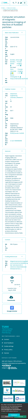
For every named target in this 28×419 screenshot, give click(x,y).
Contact (6, 339)
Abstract (7, 151)
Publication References (11, 9)
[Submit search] (13, 3)
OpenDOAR (8, 398)
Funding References (11, 257)
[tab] (14, 33)
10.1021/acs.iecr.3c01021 (17, 133)
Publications (11, 8)
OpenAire (20, 398)
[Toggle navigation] (24, 2)
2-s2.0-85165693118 (16, 141)
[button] (21, 3)
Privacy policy (8, 350)
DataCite (7, 390)
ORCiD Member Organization (19, 383)
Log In (18, 3)
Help (16, 3)
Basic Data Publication (12, 33)
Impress (6, 353)
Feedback (14, 415)
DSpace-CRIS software (15, 361)
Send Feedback (8, 343)
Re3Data (18, 390)
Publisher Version (10, 89)
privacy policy (22, 411)
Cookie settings (8, 346)
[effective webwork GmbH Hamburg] (12, 368)
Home (3, 8)
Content (7, 240)
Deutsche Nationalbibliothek (7, 383)
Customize (4, 413)
